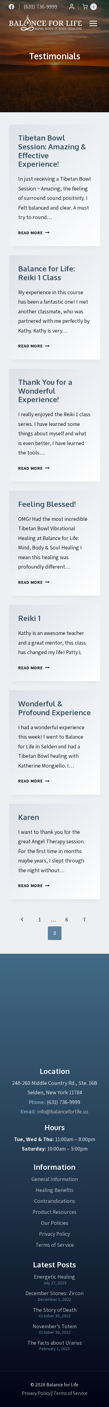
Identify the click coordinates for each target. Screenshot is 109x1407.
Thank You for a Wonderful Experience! (45, 390)
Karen (28, 817)
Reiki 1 (29, 618)
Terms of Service (54, 1244)
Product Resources (55, 1211)
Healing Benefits (55, 1189)
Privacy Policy (54, 1233)
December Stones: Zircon (54, 1293)
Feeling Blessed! (47, 504)
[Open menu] (93, 23)
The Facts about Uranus (54, 1342)
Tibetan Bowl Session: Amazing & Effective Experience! (52, 151)
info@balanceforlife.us (62, 1111)
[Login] (71, 6)
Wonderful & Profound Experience (54, 708)
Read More (33, 232)
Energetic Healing (54, 1276)
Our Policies (54, 1222)
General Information (54, 1178)
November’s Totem (55, 1326)
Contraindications (54, 1200)
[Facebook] (11, 6)
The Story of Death (55, 1309)
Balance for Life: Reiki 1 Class (46, 273)
